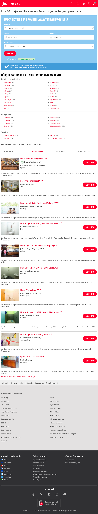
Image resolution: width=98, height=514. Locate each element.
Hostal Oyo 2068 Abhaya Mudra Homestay (39, 223)
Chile (6, 460)
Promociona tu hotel (57, 426)
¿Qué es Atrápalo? (39, 460)
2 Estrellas (53, 120)
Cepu (5, 97)
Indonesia (29, 383)
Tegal (52, 85)
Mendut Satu (55, 412)
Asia (21, 383)
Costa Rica (7, 471)
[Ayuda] (88, 3)
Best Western (6, 430)
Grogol (52, 91)
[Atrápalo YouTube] (64, 494)
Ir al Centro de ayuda (72, 463)
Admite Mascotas (56, 138)
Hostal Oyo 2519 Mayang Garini (34, 334)
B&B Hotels (5, 423)
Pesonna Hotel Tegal (29, 181)
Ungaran (6, 88)
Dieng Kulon (8, 105)
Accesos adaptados (10, 135)
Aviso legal (37, 480)
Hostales (6, 126)
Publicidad (37, 468)
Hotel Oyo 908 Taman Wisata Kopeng (37, 246)
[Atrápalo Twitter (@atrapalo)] (41, 494)
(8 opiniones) (36, 162)
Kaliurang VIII (8, 99)
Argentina (7, 477)
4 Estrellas (53, 117)
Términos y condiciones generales (45, 474)
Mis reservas (69, 460)
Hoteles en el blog (56, 437)
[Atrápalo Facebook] (49, 494)
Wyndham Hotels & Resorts (11, 437)
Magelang (53, 82)
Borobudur (7, 85)
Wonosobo (53, 88)
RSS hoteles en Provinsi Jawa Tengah (63, 434)
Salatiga (6, 91)
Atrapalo (5, 383)
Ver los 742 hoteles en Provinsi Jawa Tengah (19, 376)
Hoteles (14, 383)
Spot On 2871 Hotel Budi (31, 357)
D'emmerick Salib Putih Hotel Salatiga (37, 203)
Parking (52, 135)
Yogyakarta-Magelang (8, 412)
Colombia (7, 463)
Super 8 (4, 441)
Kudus (52, 97)
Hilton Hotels (6, 434)
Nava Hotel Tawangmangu (32, 159)
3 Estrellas (7, 120)
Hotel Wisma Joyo (28, 290)
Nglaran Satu (54, 99)
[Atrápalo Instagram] (57, 494)
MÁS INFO (90, 162)
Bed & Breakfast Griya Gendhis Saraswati (39, 268)
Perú (6, 465)
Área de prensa (38, 465)
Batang (6, 94)
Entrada (7, 33)
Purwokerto (7, 82)
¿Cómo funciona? (56, 423)
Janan (5, 108)
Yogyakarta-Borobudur (9, 408)
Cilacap (52, 105)
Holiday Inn (5, 426)
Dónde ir (7, 24)
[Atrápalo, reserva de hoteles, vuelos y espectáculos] (4, 3)
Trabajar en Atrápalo (40, 471)
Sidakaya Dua (54, 108)
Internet (6, 138)
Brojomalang (54, 415)
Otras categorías (55, 126)
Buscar (10, 53)
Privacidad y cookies (40, 477)
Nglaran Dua (54, 405)
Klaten (52, 94)
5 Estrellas (7, 117)
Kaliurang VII (8, 102)
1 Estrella (7, 123)
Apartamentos (55, 123)
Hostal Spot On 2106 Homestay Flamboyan (39, 312)
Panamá (7, 468)
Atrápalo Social (38, 463)
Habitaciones (8, 43)
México (6, 480)
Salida (51, 33)
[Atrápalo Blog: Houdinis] (33, 494)
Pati (51, 102)
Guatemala (8, 474)
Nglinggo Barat (55, 408)
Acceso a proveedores (58, 430)
